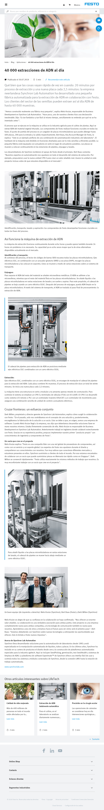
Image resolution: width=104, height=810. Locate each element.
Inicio (6, 62)
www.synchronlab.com (14, 666)
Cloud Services (57, 805)
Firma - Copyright (47, 799)
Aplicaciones (21, 62)
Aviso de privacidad (62, 799)
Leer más (10, 718)
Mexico (77, 4)
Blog (12, 62)
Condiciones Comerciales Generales (82, 799)
